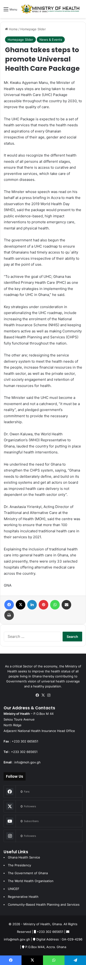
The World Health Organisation (31, 881)
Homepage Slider (33, 29)
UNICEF (13, 889)
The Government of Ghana (28, 873)
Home (13, 29)
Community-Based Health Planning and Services (44, 904)
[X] (43, 695)
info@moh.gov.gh (27, 762)
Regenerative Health (23, 897)
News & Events (50, 39)
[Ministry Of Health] (51, 9)
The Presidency (19, 865)
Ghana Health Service (24, 857)
